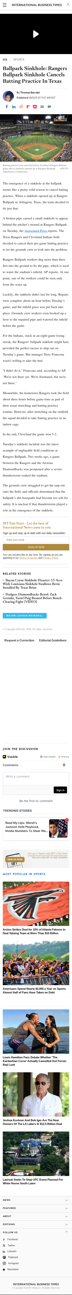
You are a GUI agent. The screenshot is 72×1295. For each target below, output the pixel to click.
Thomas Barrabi (30, 92)
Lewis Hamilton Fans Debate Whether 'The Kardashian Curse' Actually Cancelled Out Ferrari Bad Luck (34, 1061)
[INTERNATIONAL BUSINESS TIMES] (37, 5)
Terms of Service (28, 557)
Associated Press (36, 230)
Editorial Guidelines (52, 640)
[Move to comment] (49, 106)
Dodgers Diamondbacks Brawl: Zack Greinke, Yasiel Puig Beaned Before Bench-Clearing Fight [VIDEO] (33, 598)
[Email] (42, 106)
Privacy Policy (50, 557)
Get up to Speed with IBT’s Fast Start (47, 853)
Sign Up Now (14, 859)
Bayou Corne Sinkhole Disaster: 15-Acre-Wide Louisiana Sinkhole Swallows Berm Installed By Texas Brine (33, 584)
